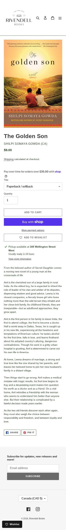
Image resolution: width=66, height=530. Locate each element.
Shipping (9, 159)
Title (6, 180)
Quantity (8, 193)
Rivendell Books (37, 518)
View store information (19, 259)
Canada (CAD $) (31, 498)
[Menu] (60, 18)
